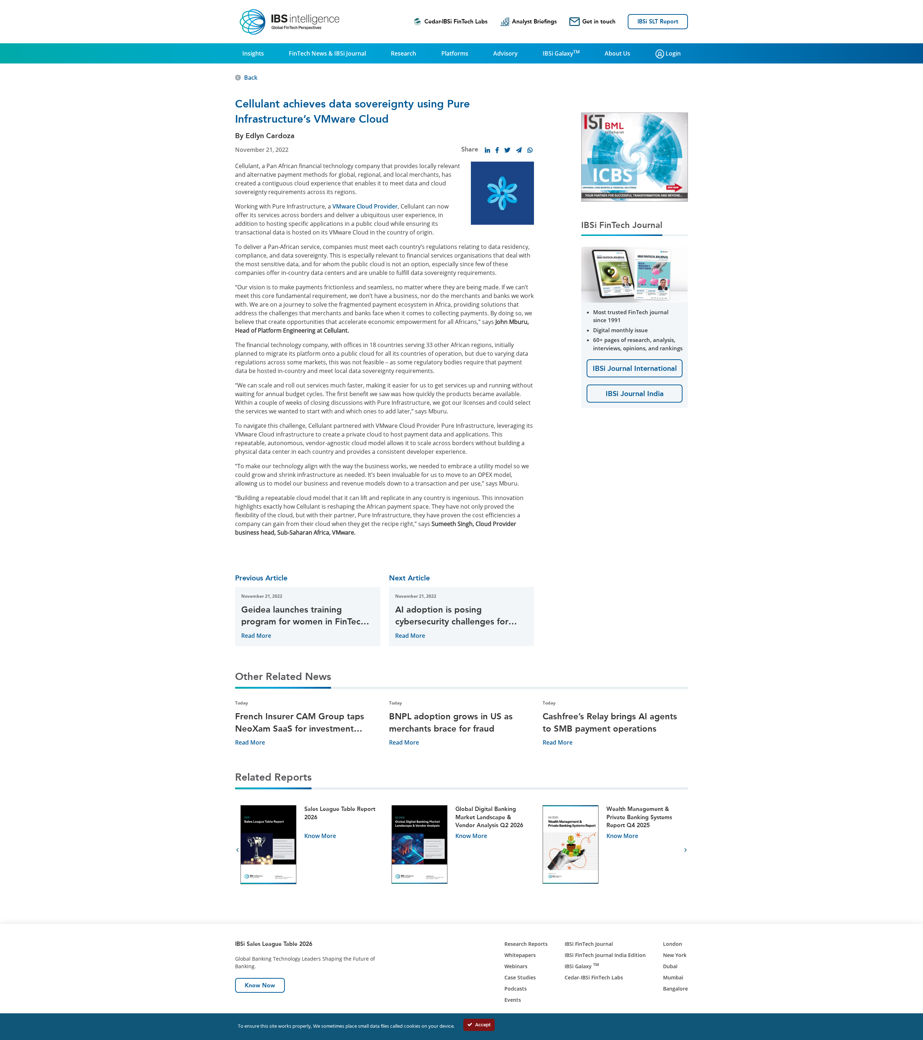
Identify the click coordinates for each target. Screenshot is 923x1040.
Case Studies (520, 977)
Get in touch (598, 21)
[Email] (519, 150)
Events (512, 999)
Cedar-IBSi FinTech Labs (455, 21)
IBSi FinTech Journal (589, 943)
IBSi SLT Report (657, 21)
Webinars (515, 966)
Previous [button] (237, 850)
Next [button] (685, 850)
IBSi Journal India (635, 393)
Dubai (670, 966)
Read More (256, 636)
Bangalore (675, 988)
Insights (253, 53)
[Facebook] (497, 150)
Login (672, 53)
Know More (320, 836)
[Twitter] (507, 150)
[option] (310, 850)
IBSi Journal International (635, 368)
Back (250, 78)
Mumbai (673, 977)
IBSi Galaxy (561, 53)
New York (674, 955)
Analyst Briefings (534, 21)
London (672, 943)
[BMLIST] (635, 157)
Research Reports (526, 943)
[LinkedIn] (487, 150)
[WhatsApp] (530, 150)
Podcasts (515, 988)
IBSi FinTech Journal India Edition (605, 955)
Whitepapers (520, 955)
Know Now (260, 985)
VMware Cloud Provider (365, 206)
